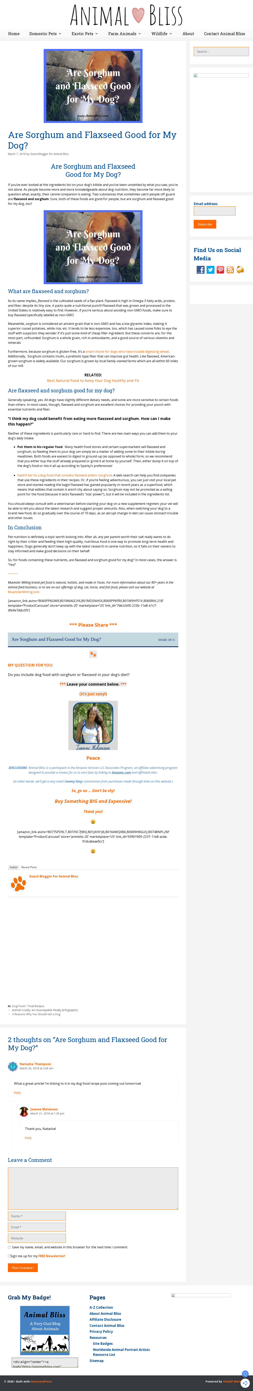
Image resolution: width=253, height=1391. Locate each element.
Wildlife (159, 33)
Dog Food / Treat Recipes (28, 1006)
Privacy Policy (101, 1331)
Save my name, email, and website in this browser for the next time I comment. (70, 1247)
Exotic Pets (82, 33)
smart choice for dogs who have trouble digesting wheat (127, 351)
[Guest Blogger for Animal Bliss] (18, 890)
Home (14, 33)
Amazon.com (121, 772)
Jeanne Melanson (44, 1109)
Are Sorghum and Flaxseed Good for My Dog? (56, 639)
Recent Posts (29, 867)
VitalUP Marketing (236, 1381)
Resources (98, 1337)
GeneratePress (41, 1381)
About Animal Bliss (105, 1313)
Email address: (206, 204)
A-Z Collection (101, 1307)
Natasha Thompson (35, 1064)
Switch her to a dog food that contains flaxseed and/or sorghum (64, 475)
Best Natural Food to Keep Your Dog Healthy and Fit (93, 380)
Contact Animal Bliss (224, 33)
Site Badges (103, 1343)
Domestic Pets (43, 33)
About (188, 33)
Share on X (166, 639)
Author (13, 867)
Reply (17, 1092)
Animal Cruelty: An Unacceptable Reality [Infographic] (45, 1010)
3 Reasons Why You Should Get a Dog (36, 1014)
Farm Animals (122, 33)
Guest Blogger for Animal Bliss (53, 876)
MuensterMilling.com (23, 592)
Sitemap (97, 1360)
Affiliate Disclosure (105, 1319)
